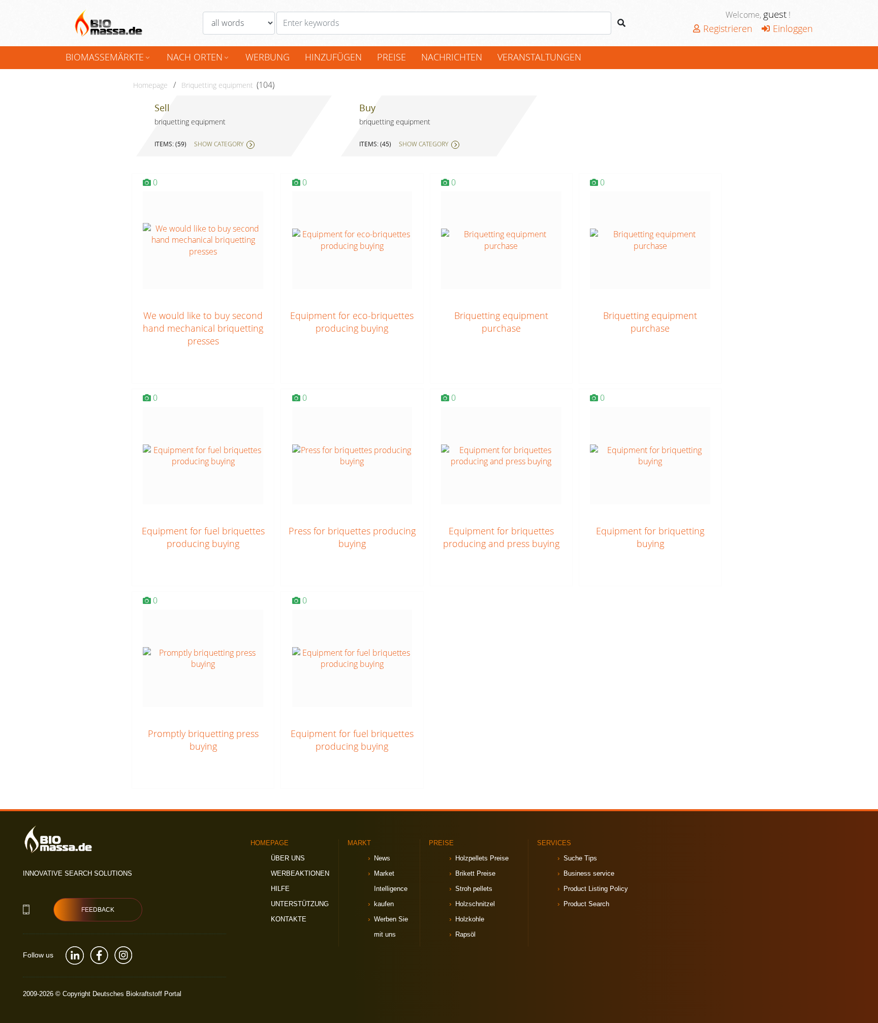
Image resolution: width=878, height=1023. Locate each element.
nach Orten (198, 57)
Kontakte (288, 919)
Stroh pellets (473, 888)
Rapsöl (465, 934)
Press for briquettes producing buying (352, 537)
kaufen (384, 904)
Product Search (586, 904)
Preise (391, 57)
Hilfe (280, 888)
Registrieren (727, 28)
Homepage (150, 85)
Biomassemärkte (108, 57)
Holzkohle (469, 919)
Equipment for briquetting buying (650, 537)
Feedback (97, 909)
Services (554, 843)
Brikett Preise (475, 873)
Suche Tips (580, 858)
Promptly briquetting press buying (203, 739)
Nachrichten (451, 57)
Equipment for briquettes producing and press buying (501, 537)
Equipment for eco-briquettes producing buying (352, 321)
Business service (588, 873)
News (382, 858)
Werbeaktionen (300, 873)
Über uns (288, 858)
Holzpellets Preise (482, 858)
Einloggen (793, 28)
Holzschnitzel (475, 904)
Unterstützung (300, 904)
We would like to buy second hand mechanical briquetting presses (203, 328)
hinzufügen (333, 57)
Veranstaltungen (539, 57)
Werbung (267, 57)
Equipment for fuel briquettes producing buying (203, 537)
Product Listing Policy (595, 888)
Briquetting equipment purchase (501, 321)
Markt (359, 843)
